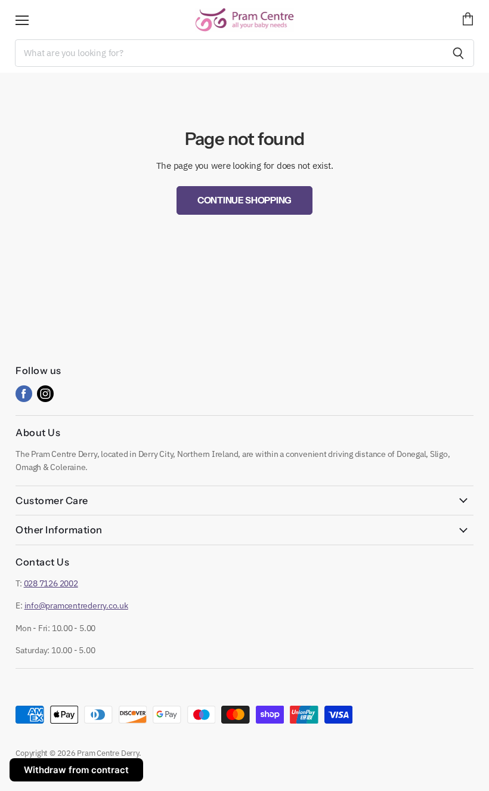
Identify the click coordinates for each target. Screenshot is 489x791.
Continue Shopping (244, 200)
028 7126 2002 (51, 583)
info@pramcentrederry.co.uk (76, 605)
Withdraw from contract (76, 769)
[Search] (458, 53)
